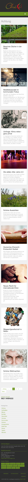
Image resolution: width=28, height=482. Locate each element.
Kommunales (5, 420)
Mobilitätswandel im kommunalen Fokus (11, 90)
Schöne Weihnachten (11, 371)
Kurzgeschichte (5, 424)
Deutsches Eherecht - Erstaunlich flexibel (11, 248)
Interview (4, 418)
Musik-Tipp (4, 426)
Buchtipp (4, 414)
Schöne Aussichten (11, 210)
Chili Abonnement (14, 473)
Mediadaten (6, 473)
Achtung (3, 408)
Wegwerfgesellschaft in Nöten (12, 330)
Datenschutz (23, 473)
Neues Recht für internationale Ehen (11, 286)
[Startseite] (14, 6)
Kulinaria (4, 422)
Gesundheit (4, 416)
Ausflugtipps (4, 410)
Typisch (3, 430)
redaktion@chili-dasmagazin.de (8, 458)
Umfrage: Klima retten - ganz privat (12, 132)
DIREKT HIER (22, 479)
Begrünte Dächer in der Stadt (12, 47)
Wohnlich (4, 432)
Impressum (23, 476)
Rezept (3, 428)
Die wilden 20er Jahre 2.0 (13, 172)
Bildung (3, 412)
